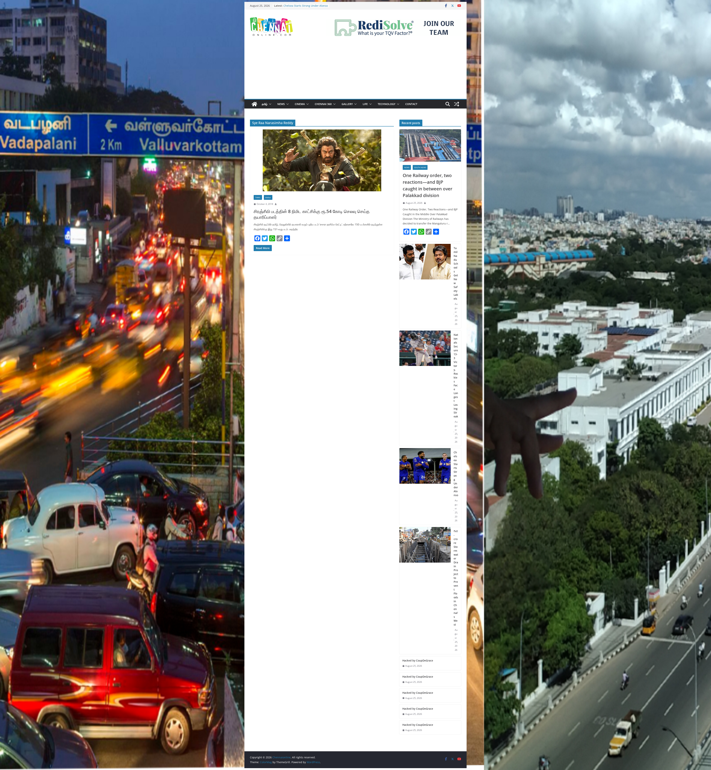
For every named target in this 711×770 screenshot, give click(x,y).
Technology (386, 104)
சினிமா (268, 197)
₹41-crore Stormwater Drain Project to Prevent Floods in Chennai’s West (456, 577)
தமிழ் (264, 104)
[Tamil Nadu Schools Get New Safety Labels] (425, 286)
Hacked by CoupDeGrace (417, 660)
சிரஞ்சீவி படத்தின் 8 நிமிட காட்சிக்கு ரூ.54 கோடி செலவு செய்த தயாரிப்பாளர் (312, 214)
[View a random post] (456, 104)
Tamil (258, 197)
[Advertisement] (355, 71)
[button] (269, 104)
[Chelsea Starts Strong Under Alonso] (425, 486)
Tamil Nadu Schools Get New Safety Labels (456, 273)
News (281, 104)
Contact (411, 104)
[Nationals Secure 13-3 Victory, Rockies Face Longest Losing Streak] (425, 388)
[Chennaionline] (254, 104)
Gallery (347, 104)
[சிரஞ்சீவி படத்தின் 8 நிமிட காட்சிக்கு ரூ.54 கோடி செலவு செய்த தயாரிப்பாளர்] (322, 160)
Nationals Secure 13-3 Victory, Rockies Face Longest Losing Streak (456, 375)
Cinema (300, 104)
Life (365, 104)
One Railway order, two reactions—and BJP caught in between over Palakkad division (427, 185)
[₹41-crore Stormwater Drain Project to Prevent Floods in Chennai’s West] (425, 590)
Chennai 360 (323, 104)
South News (420, 167)
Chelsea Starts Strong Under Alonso (456, 474)
